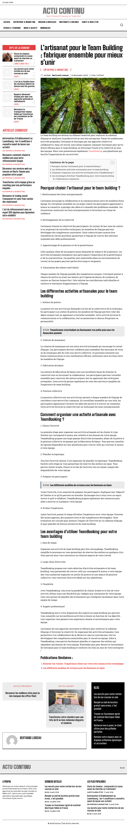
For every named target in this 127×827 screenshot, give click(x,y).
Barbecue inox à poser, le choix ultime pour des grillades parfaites (108, 728)
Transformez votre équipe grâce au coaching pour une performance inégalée (18, 185)
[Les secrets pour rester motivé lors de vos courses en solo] (7, 72)
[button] (122, 25)
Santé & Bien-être (21, 64)
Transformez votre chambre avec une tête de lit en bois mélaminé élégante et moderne (66, 719)
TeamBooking (95, 151)
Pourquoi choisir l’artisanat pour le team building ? (76, 166)
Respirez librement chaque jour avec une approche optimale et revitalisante (23, 98)
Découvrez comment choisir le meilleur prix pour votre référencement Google (16, 157)
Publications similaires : (68, 179)
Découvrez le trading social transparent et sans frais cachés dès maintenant (17, 198)
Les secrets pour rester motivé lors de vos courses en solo (24, 71)
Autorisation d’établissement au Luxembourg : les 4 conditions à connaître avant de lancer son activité (17, 143)
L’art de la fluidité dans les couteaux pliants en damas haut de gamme (24, 83)
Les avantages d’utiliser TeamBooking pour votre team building (83, 176)
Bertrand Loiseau (60, 75)
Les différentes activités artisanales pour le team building (80, 169)
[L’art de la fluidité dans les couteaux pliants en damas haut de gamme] (7, 85)
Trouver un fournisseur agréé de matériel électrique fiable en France (107, 717)
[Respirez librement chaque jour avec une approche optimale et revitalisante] (7, 97)
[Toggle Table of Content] (111, 162)
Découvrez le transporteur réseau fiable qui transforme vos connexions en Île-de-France (23, 114)
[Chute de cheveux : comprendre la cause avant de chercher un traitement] (7, 57)
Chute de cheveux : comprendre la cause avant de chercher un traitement (23, 57)
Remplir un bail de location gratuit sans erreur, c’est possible (106, 705)
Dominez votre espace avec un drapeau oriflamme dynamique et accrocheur (108, 740)
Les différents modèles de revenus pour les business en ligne (74, 668)
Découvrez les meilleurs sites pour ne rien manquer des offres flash (22, 694)
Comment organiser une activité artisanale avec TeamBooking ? (83, 172)
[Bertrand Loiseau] (42, 75)
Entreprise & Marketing (13, 151)
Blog (16, 76)
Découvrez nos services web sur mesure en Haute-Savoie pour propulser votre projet (17, 171)
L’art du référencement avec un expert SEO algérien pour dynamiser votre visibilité (18, 212)
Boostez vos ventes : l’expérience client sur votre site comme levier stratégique (83, 663)
